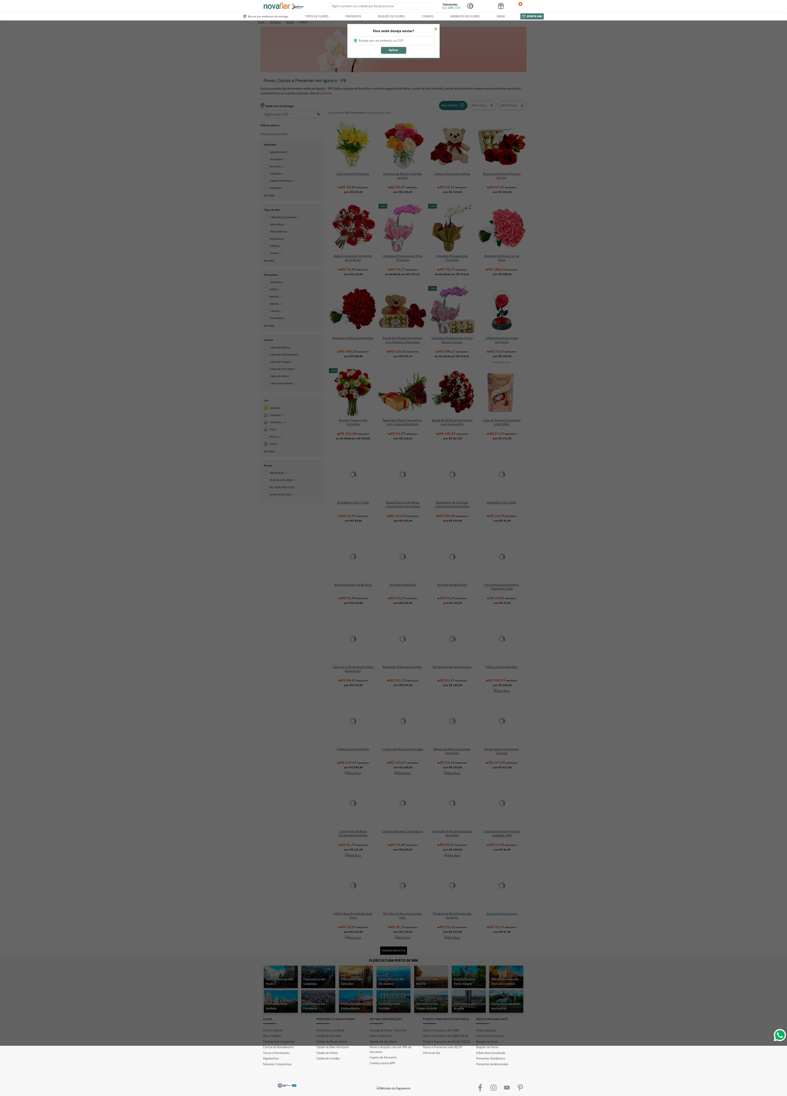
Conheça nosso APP (382, 1063)
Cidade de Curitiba (328, 1058)
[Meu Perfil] (485, 5)
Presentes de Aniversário (492, 1064)
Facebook (480, 1087)
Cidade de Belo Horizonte (332, 1047)
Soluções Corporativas (277, 1064)
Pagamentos (271, 1058)
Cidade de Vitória (327, 1053)
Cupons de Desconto (383, 1057)
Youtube (506, 1087)
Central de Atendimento (278, 1047)
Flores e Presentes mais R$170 (442, 1047)
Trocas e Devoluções (276, 1053)
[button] (470, 5)
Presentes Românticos (490, 1058)
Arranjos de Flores (465, 16)
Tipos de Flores (317, 16)
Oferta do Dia (431, 1053)
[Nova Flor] (283, 6)
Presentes (353, 16)
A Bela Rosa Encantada (490, 1053)
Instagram (493, 1087)
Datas (501, 16)
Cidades (427, 16)
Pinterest (520, 1087)
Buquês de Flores (391, 16)
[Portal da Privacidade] (287, 1085)
